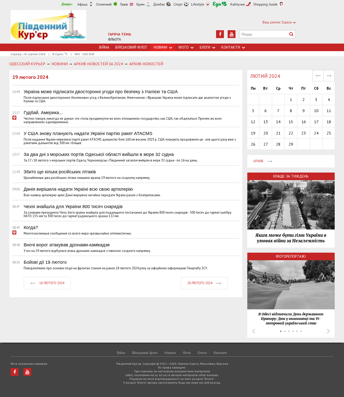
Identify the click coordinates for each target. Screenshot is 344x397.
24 (316, 133)
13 (265, 121)
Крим (140, 4)
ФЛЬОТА (114, 39)
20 (265, 133)
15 (291, 121)
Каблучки (237, 4)
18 (329, 121)
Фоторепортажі (291, 256)
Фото (183, 47)
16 (303, 121)
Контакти (230, 47)
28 (278, 144)
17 (316, 121)
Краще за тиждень (290, 176)
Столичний (104, 4)
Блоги (205, 47)
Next (328, 331)
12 (253, 121)
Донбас (159, 4)
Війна (104, 47)
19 (253, 133)
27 (265, 144)
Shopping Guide (265, 4)
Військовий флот (131, 47)
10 (316, 110)
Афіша (82, 4)
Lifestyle (197, 4)
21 (278, 133)
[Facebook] (220, 34)
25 (329, 133)
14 (278, 121)
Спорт (178, 4)
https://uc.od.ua (48, 27)
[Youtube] (231, 34)
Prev (253, 331)
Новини (160, 47)
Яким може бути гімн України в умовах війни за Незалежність (290, 238)
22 (291, 133)
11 (329, 110)
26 (253, 144)
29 (291, 144)
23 (303, 133)
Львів (124, 4)
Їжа (220, 4)
